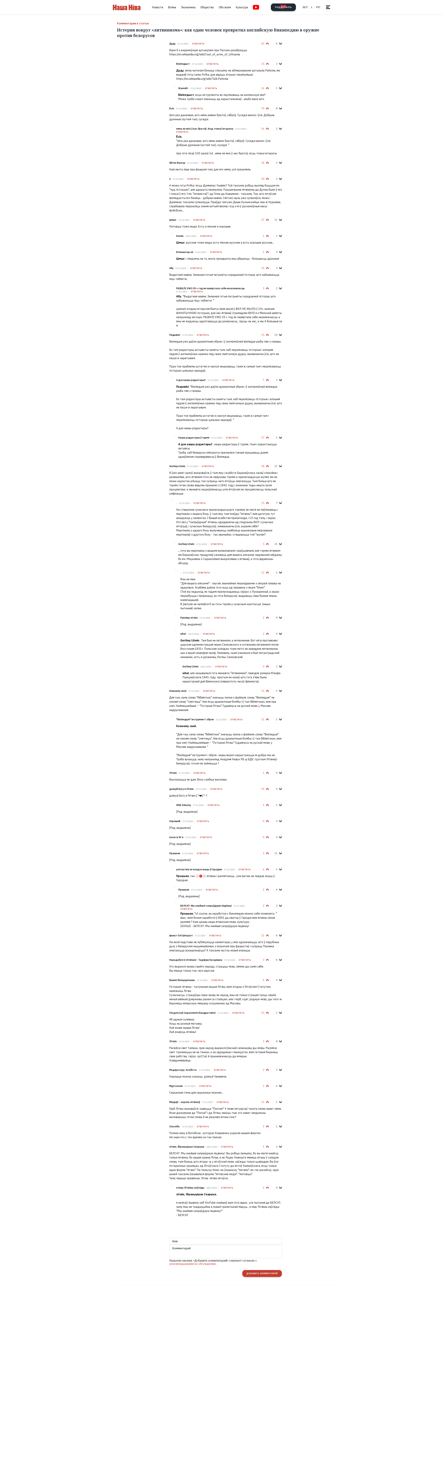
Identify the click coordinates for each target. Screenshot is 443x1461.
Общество (207, 7)
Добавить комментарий (262, 1273)
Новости (157, 7)
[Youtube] (256, 7)
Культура (242, 7)
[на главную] (127, 7)
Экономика (188, 7)
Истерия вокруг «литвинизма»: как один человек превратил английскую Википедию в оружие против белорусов (218, 32)
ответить (198, 44)
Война (172, 7)
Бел (305, 7)
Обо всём (225, 7)
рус (318, 7)
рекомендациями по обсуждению (192, 1264)
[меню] (328, 7)
